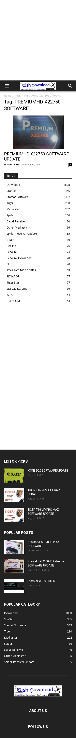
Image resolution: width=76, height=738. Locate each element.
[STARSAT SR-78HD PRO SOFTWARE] (14, 547)
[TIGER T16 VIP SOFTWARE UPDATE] (14, 495)
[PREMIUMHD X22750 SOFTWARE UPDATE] (38, 132)
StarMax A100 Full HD (41, 581)
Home (7, 95)
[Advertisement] (38, 40)
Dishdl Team (11, 164)
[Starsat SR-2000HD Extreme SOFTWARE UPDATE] (14, 566)
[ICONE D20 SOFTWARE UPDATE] (14, 476)
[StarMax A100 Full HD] (14, 586)
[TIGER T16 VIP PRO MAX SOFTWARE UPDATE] (14, 515)
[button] (6, 85)
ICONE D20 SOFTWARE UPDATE (48, 470)
